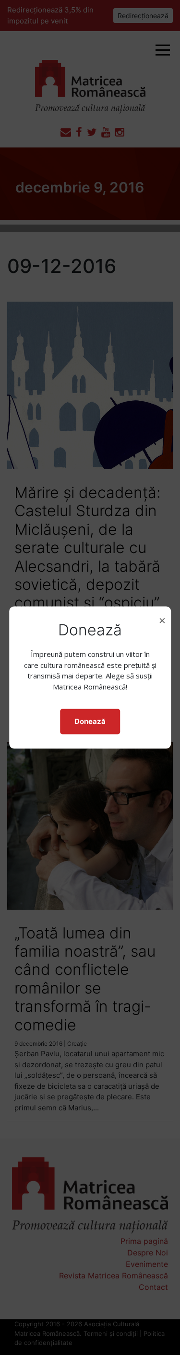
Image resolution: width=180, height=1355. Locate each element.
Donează (90, 721)
